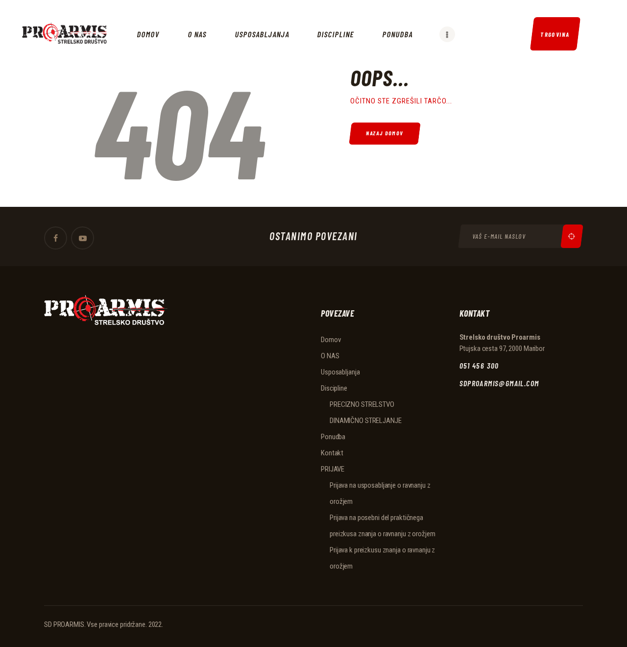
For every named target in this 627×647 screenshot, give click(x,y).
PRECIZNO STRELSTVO (362, 404)
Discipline (334, 388)
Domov (330, 339)
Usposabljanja (340, 372)
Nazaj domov (385, 133)
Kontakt (332, 452)
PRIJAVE (332, 469)
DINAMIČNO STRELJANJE (366, 420)
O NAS (330, 355)
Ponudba (333, 436)
